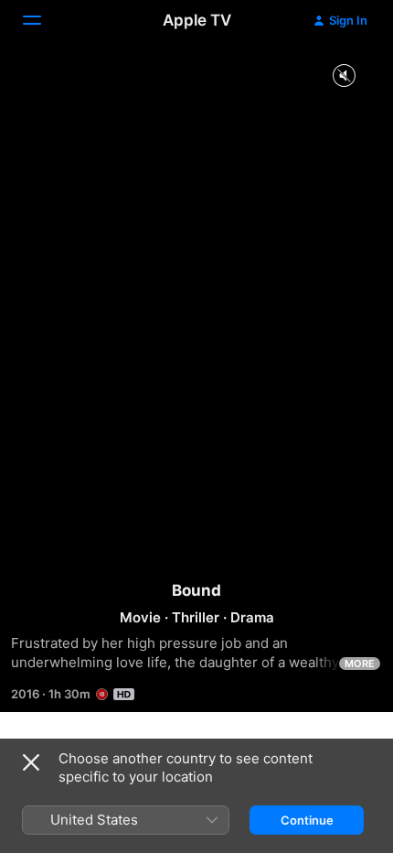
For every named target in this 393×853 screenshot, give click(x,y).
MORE (360, 663)
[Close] (31, 762)
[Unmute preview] (343, 76)
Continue (307, 820)
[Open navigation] (43, 20)
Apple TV (197, 20)
